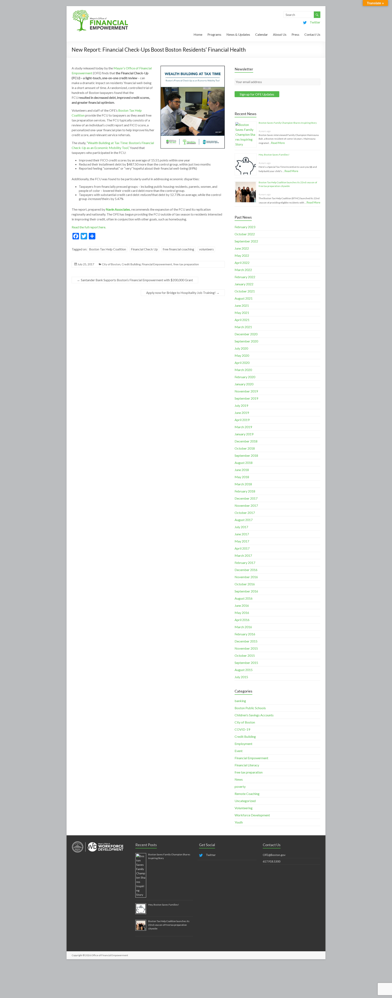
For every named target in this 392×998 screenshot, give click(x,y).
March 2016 (243, 627)
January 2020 (244, 384)
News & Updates (238, 34)
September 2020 (246, 341)
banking (240, 701)
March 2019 (243, 427)
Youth (239, 822)
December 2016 (246, 570)
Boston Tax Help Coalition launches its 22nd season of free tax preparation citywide (168, 925)
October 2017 (245, 513)
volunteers (206, 249)
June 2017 (242, 534)
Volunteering (244, 808)
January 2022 (244, 284)
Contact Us (312, 34)
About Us (279, 34)
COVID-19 (242, 729)
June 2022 (242, 248)
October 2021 (245, 291)
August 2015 (244, 670)
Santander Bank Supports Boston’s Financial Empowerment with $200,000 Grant (135, 280)
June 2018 (242, 470)
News (239, 779)
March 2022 (243, 270)
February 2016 (245, 634)
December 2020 (246, 334)
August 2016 (244, 598)
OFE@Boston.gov (274, 855)
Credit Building (131, 264)
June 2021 (242, 305)
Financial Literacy (247, 765)
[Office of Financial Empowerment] (100, 11)
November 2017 (246, 505)
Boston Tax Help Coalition (107, 249)
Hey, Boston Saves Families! (274, 154)
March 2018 (243, 484)
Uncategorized (245, 801)
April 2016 (242, 620)
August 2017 (244, 520)
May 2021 (242, 313)
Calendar (261, 34)
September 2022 (246, 241)
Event (239, 751)
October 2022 (245, 234)
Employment (243, 744)
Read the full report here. (89, 227)
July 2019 (241, 405)
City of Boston (111, 264)
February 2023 (245, 227)
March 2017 (243, 555)
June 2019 (242, 413)
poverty (240, 786)
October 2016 (245, 584)
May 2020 (242, 355)
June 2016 (242, 605)
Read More (278, 142)
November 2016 (246, 577)
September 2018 (246, 455)
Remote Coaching (247, 794)
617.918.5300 (271, 861)
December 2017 (246, 498)
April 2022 (242, 263)
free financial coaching (178, 249)
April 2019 (242, 420)
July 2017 (241, 527)
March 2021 (243, 327)
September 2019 (246, 398)
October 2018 (245, 448)
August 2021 (244, 298)
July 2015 (241, 677)
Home (198, 34)
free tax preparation (186, 264)
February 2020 (245, 377)
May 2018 (242, 477)
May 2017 (242, 541)
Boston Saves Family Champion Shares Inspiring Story (288, 122)
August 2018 (244, 463)
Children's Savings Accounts (254, 715)
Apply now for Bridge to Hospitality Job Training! (182, 293)
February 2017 (245, 563)
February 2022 (245, 277)
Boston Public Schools (250, 708)
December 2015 (246, 641)
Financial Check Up (144, 249)
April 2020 (242, 363)
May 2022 (242, 255)
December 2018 (246, 441)
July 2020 (241, 348)
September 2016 (246, 591)
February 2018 (245, 491)
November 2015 (246, 648)
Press (295, 34)
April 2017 (242, 548)
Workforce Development (252, 815)
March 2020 (243, 370)
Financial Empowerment (157, 264)
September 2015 (246, 663)
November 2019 (246, 391)
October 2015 (245, 655)
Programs (214, 34)
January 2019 (244, 434)
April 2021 (242, 320)
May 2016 (242, 613)
